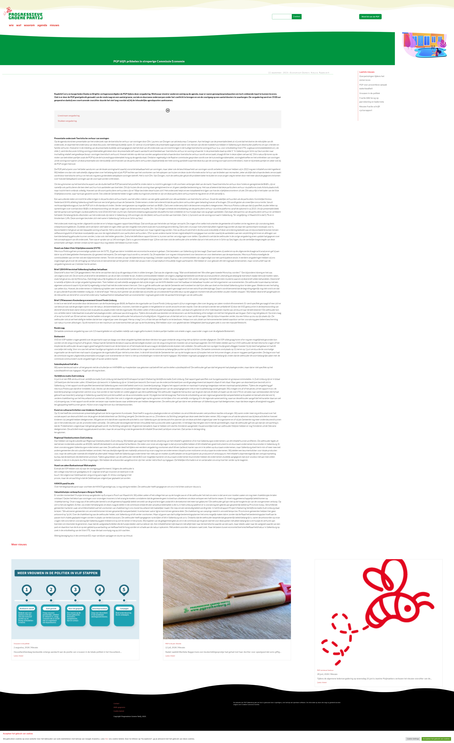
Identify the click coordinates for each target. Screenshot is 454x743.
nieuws (54, 25)
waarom (29, 25)
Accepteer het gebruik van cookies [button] (436, 739)
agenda (42, 25)
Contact (116, 704)
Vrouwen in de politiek (369, 93)
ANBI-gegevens (119, 707)
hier (106, 739)
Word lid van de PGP (370, 16)
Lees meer (19, 656)
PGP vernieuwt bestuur (325, 670)
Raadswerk (324, 72)
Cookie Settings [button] (413, 739)
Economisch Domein (300, 72)
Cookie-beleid (119, 711)
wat (18, 25)
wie (11, 25)
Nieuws (314, 72)
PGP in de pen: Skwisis (173, 643)
